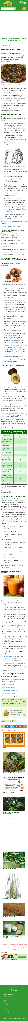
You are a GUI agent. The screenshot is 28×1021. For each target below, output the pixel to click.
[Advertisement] (14, 24)
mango (4, 457)
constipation (17, 100)
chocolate (16, 206)
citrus (13, 209)
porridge (9, 211)
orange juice (5, 455)
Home (2, 33)
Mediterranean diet (8, 994)
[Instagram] (16, 990)
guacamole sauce (15, 340)
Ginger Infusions (13, 663)
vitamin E (16, 353)
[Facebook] (11, 990)
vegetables (4, 406)
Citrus (3, 647)
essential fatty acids (11, 360)
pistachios (10, 479)
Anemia (6, 1004)
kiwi (18, 656)
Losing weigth (7, 996)
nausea (3, 100)
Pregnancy (6, 1006)
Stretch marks (8, 215)
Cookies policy (21, 1018)
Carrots (6, 607)
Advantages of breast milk (9, 690)
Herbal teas (7, 1000)
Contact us (6, 1008)
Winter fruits (7, 1002)
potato (7, 448)
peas (7, 441)
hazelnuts (9, 477)
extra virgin (19, 351)
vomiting (13, 123)
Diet (5, 33)
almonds (3, 479)
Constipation (7, 169)
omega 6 (12, 349)
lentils (3, 443)
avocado (15, 208)
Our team (6, 1010)
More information (7, 696)
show (9, 45)
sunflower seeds (6, 465)
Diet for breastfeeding (8, 693)
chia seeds (7, 330)
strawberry (4, 471)
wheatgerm (6, 483)
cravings (12, 185)
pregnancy (8, 721)
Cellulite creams (8, 998)
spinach (3, 437)
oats (9, 452)
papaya (3, 473)
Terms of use (6, 1018)
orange (4, 469)
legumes (10, 408)
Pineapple (7, 656)
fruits (17, 408)
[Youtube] (13, 990)
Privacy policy (13, 1018)
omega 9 (19, 349)
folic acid (12, 339)
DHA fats (12, 297)
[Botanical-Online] (8, 3)
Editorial (19, 710)
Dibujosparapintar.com (19, 166)
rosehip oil (15, 218)
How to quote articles (9, 1012)
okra (10, 641)
